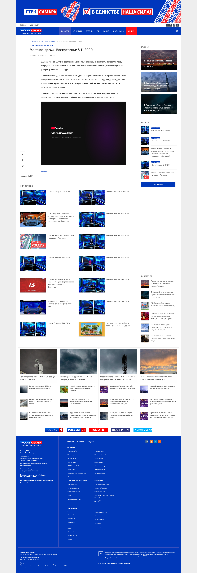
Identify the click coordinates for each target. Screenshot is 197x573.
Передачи (71, 447)
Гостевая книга (99, 519)
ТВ (98, 31)
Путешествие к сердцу (102, 484)
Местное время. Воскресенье (42, 45)
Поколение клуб (72, 484)
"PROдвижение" (100, 451)
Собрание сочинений (74, 491)
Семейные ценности (73, 488)
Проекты (89, 31)
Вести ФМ (71, 539)
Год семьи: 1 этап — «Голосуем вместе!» (104, 496)
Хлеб (69, 495)
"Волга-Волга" (99, 480)
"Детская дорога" (72, 455)
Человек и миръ (100, 473)
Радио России (72, 535)
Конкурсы (77, 31)
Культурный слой (100, 469)
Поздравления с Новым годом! (77, 480)
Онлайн (131, 31)
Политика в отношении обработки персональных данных (32, 475)
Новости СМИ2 (26, 176)
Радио (106, 31)
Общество (44, 172)
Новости (65, 31)
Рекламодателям (100, 527)
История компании (101, 512)
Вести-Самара (71, 458)
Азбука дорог (99, 458)
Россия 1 (71, 515)
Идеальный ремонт (101, 488)
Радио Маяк (72, 532)
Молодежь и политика (74, 477)
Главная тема (71, 462)
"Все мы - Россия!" (100, 455)
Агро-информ (99, 462)
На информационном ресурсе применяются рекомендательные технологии (36, 481)
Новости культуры (100, 466)
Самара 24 (71, 522)
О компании (118, 31)
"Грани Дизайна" (72, 451)
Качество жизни (100, 477)
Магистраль (71, 469)
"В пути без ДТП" (100, 491)
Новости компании (101, 516)
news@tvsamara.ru (37, 458)
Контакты (98, 523)
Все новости (158, 184)
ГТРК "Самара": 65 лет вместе (76, 466)
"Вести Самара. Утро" (74, 499)
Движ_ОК (98, 501)
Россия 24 (71, 518)
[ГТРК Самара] (30, 31)
